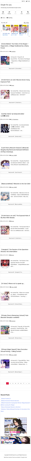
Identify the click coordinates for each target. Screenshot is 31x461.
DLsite (26, 23)
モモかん (21, 35)
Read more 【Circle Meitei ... (15, 68)
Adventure (13, 321)
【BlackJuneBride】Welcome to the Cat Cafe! (15, 183)
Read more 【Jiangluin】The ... (15, 272)
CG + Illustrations (14, 119)
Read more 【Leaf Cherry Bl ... (15, 172)
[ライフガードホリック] (6, 28)
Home (3, 17)
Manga (12, 85)
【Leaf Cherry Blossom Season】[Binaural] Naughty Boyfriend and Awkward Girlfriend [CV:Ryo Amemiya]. (15, 150)
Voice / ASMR (14, 155)
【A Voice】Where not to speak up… (12, 283)
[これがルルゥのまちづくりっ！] (15, 29)
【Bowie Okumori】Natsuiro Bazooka (10, 400)
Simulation (13, 51)
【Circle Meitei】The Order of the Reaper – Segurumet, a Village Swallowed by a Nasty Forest (15, 46)
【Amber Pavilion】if (6, 398)
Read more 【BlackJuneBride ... (15, 204)
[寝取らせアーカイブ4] (23, 29)
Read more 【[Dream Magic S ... (15, 371)
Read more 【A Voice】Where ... (15, 304)
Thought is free (24, 457)
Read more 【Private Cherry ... (15, 338)
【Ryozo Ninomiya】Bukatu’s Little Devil (10, 407)
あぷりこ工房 (13, 35)
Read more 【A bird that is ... (15, 102)
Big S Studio (5, 35)
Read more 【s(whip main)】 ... (16, 136)
